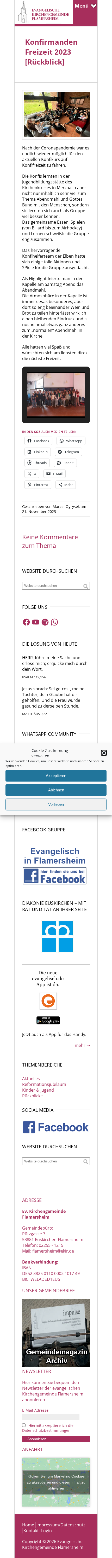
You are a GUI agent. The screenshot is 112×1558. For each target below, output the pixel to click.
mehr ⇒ (82, 1045)
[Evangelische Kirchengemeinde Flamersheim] (44, 22)
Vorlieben (56, 804)
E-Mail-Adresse (35, 1410)
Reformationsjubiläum (44, 1084)
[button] (104, 752)
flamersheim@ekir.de (53, 1251)
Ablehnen (56, 790)
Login (46, 1530)
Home (28, 1525)
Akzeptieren (56, 775)
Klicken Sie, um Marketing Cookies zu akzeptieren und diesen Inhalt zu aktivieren (56, 1482)
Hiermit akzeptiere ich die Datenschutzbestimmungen (47, 1428)
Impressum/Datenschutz (60, 1525)
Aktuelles (31, 1078)
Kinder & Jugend (38, 1090)
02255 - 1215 (51, 1245)
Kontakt (31, 1530)
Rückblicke (32, 1096)
